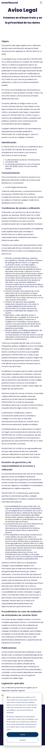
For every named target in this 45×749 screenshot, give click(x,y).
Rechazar (23, 740)
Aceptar (22, 734)
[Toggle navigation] (41, 2)
